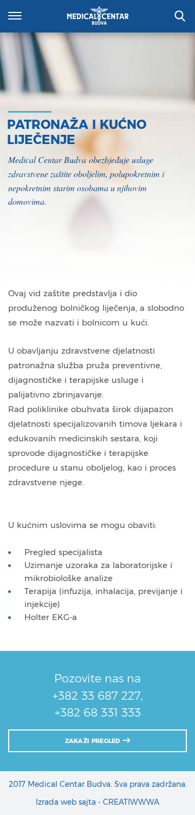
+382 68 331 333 (98, 712)
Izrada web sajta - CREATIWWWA (97, 802)
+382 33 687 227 (97, 695)
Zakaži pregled (93, 741)
